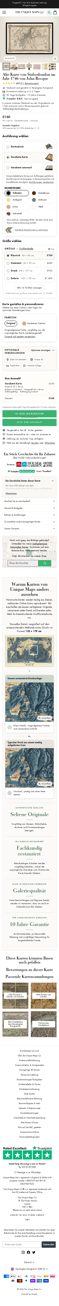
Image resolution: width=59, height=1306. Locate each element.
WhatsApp (50, 443)
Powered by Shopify (29, 1294)
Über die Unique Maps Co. (29, 1056)
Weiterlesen (11, 493)
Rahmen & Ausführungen (15, 515)
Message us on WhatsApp (29, 1172)
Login (27, 1219)
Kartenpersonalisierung (29, 1089)
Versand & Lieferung (29, 1075)
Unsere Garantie (11, 529)
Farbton (10, 317)
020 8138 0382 (29, 1167)
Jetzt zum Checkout (29, 422)
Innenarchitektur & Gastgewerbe (29, 1065)
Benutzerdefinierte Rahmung (29, 1099)
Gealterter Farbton (36, 323)
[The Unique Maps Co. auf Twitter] (33, 1252)
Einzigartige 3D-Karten (29, 1070)
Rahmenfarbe (13, 188)
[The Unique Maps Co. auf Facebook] (28, 1252)
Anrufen (35, 443)
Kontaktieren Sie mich (29, 1051)
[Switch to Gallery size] (29, 38)
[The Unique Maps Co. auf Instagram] (23, 1252)
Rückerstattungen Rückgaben (29, 1080)
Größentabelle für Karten (29, 1084)
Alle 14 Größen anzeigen (29, 288)
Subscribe (48, 1244)
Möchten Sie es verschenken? (17, 501)
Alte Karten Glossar (29, 1123)
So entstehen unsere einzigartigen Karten (22, 522)
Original (10, 323)
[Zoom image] (55, 58)
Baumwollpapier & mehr (29, 1103)
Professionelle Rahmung (29, 1060)
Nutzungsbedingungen (29, 1137)
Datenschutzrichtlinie (29, 1132)
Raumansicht (9, 58)
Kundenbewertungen (29, 1113)
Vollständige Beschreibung (15, 109)
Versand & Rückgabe (13, 508)
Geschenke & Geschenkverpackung (29, 1118)
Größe (29, 249)
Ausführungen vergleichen (41, 182)
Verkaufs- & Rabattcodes (29, 1108)
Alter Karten (29, 1094)
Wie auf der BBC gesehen (29, 1127)
